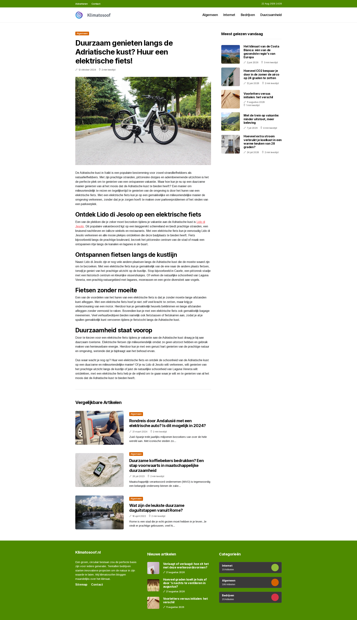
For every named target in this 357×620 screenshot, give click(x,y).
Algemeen (210, 15)
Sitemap (81, 584)
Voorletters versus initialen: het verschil (258, 95)
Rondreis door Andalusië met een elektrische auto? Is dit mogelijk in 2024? (167, 423)
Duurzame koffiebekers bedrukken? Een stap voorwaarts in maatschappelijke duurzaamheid (166, 465)
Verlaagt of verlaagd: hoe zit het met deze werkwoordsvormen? (186, 565)
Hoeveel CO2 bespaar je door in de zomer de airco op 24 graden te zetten (261, 74)
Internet (229, 15)
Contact (95, 3)
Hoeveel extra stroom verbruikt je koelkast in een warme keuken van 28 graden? (263, 141)
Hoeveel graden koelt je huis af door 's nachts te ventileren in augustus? (185, 583)
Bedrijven (248, 15)
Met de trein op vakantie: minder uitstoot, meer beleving (261, 119)
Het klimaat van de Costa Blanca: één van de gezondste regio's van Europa (261, 51)
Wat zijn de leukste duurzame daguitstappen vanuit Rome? (156, 508)
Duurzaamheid (271, 15)
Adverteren (81, 3)
